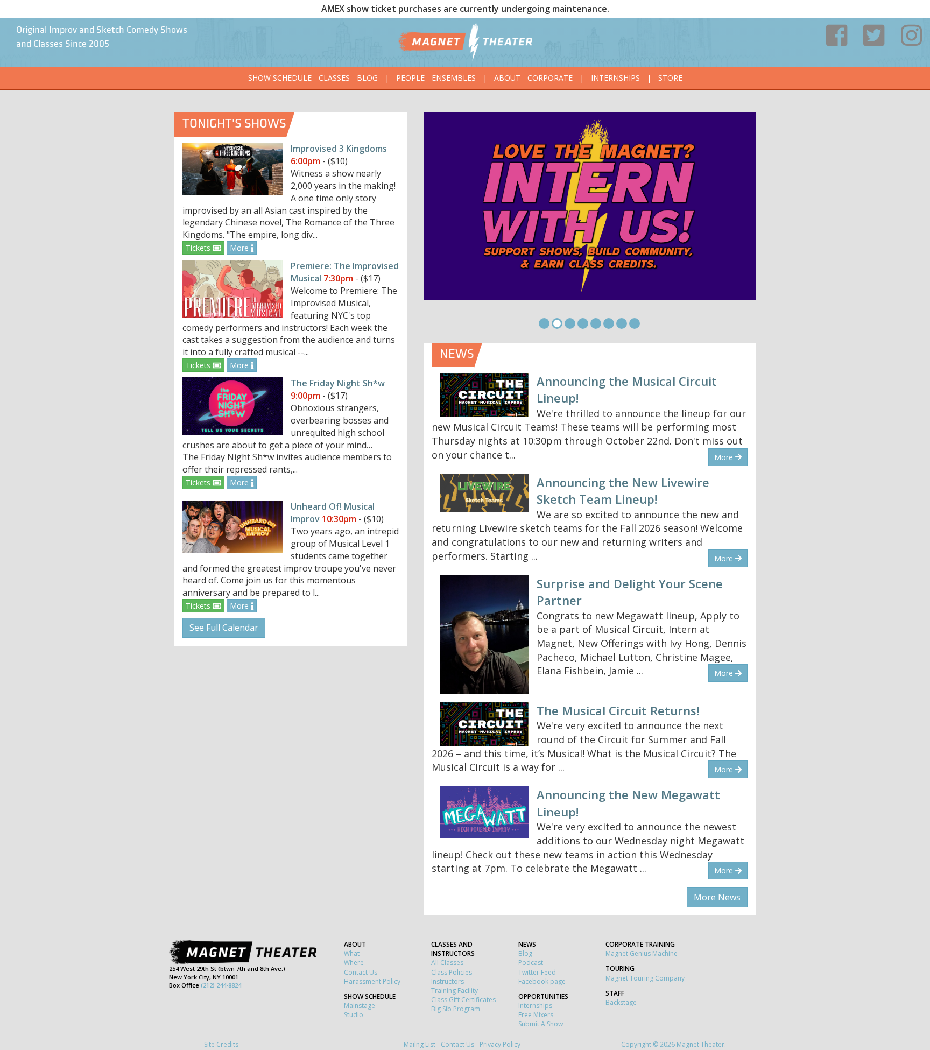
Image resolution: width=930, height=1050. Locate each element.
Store (670, 78)
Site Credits (221, 1044)
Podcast (530, 962)
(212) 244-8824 (221, 985)
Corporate (550, 78)
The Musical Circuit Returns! (618, 710)
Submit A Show (540, 1023)
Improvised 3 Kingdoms (339, 148)
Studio (353, 1014)
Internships (615, 78)
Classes (334, 78)
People (410, 78)
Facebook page (542, 981)
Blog (367, 78)
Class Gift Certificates (463, 999)
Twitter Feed (537, 972)
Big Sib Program (455, 1008)
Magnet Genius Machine (641, 953)
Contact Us (360, 972)
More (240, 248)
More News (717, 897)
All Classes (447, 962)
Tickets (199, 248)
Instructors (447, 981)
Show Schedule (280, 78)
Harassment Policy (372, 981)
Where (354, 962)
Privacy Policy (500, 1044)
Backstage (621, 1002)
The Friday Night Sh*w (338, 383)
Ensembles (454, 78)
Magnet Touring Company (645, 978)
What (352, 953)
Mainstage (359, 1005)
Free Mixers (535, 1014)
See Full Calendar (223, 627)
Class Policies (451, 972)
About (507, 78)
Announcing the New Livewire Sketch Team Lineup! (623, 490)
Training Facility (454, 990)
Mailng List (419, 1044)
